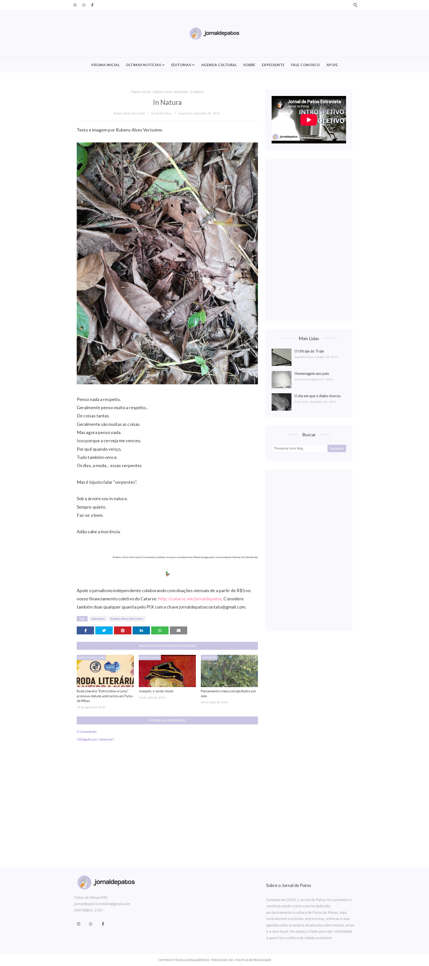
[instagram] (75, 5)
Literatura (98, 618)
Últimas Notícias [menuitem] (143, 65)
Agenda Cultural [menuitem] (219, 65)
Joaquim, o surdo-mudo (156, 691)
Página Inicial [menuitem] (105, 65)
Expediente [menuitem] (273, 65)
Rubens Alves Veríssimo (170, 92)
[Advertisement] (309, 239)
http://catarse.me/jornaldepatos (190, 598)
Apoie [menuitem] (332, 65)
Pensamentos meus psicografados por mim (228, 693)
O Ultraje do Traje (309, 351)
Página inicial (141, 92)
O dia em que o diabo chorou (317, 396)
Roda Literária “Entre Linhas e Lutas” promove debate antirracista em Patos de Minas (105, 696)
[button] (355, 5)
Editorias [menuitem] (181, 65)
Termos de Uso (222, 960)
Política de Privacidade (253, 960)
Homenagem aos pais (311, 373)
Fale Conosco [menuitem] (305, 65)
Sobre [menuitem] (249, 65)
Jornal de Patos (161, 113)
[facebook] (92, 5)
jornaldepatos (197, 960)
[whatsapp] (84, 5)
